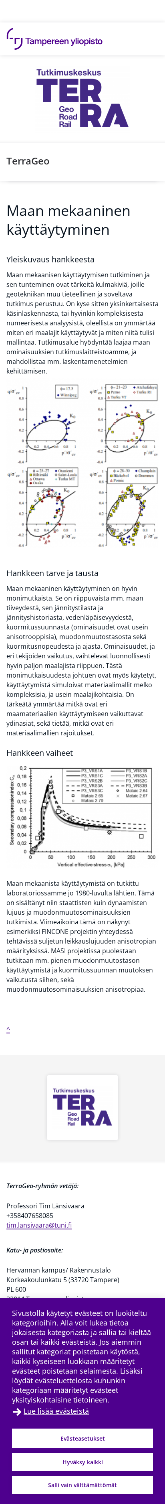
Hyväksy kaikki (82, 1462)
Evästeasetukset (82, 1438)
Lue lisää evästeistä (56, 1411)
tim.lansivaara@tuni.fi (39, 1225)
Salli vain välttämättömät (82, 1485)
